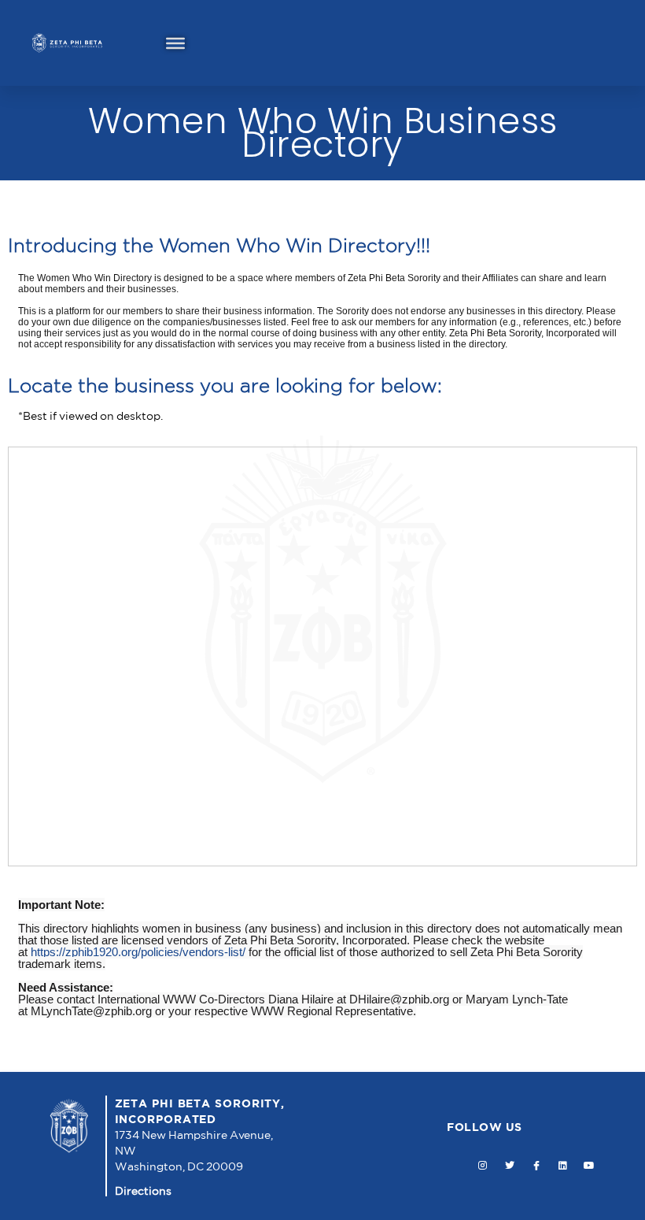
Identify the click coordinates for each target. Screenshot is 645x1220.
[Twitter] (509, 1166)
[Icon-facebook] (536, 1166)
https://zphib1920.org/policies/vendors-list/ (138, 952)
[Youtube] (589, 1166)
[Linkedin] (562, 1166)
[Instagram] (483, 1166)
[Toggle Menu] (175, 42)
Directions (143, 1191)
